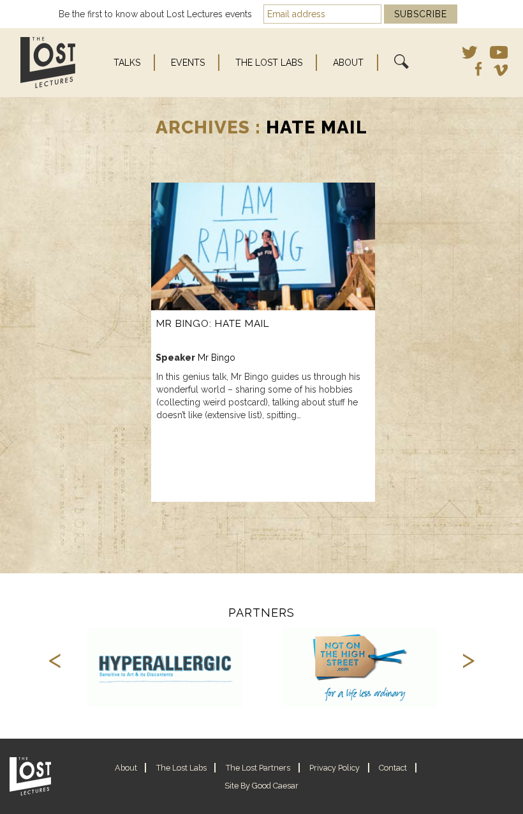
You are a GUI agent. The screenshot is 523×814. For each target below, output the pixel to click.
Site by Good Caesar (261, 785)
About (348, 62)
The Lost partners (258, 768)
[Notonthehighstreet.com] (359, 667)
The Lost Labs (268, 62)
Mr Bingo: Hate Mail (212, 323)
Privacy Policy (334, 768)
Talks (127, 62)
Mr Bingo (216, 357)
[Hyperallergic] (165, 667)
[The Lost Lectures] (45, 62)
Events (188, 62)
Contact (393, 768)
